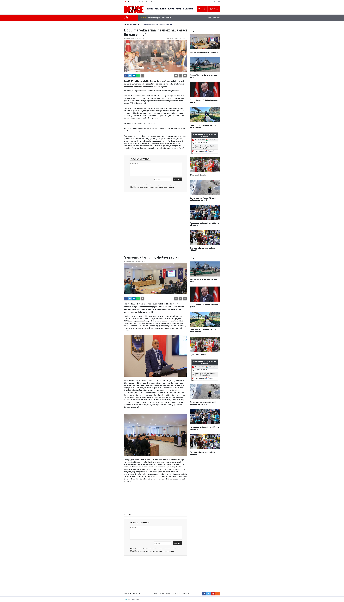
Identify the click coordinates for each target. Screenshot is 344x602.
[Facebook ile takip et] (204, 593)
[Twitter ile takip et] (208, 593)
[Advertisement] (155, 209)
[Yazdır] (142, 75)
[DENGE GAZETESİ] (134, 9)
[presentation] (130, 18)
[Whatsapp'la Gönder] (138, 75)
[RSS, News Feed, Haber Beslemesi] (217, 593)
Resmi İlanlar (160, 9)
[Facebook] (126, 75)
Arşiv (147, 2)
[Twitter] (130, 75)
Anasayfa (129, 24)
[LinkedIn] (134, 75)
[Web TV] (215, 2)
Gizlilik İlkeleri (176, 593)
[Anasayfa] (125, 2)
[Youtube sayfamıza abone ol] (213, 593)
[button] (176, 75)
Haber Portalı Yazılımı (133, 599)
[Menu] (199, 9)
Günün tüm (214, 18)
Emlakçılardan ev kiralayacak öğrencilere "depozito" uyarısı (165, 18)
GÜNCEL (150, 9)
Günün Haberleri (140, 2)
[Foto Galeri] (219, 2)
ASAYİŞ (178, 9)
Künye (162, 593)
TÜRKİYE (171, 9)
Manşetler (130, 2)
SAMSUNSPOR (188, 9)
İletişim (168, 593)
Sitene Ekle (154, 2)
